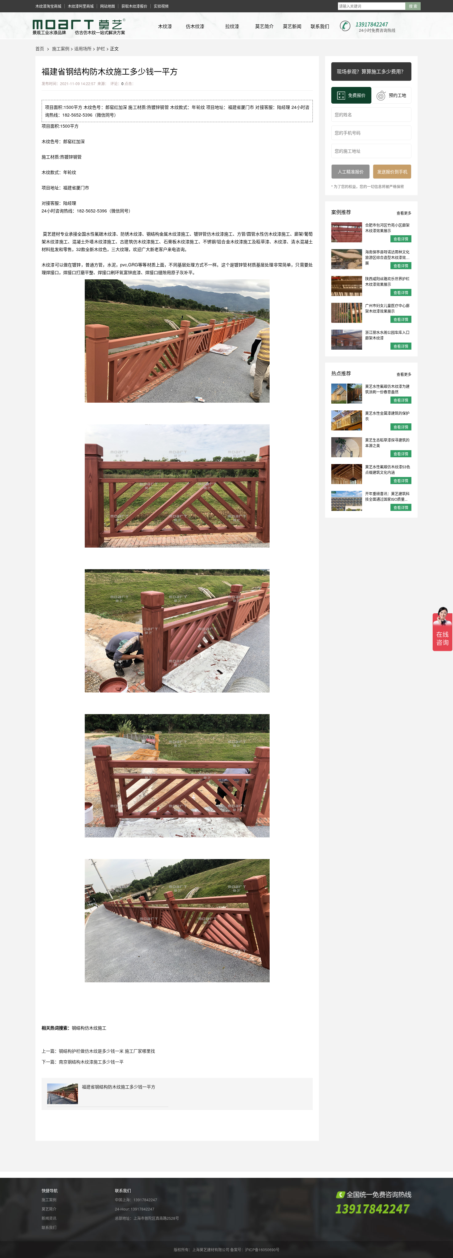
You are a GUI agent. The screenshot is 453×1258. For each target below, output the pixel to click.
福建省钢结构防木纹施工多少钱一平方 (118, 1086)
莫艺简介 (264, 26)
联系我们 (320, 26)
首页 (39, 48)
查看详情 (401, 238)
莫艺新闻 (292, 26)
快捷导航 (50, 1190)
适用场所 (83, 48)
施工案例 (60, 48)
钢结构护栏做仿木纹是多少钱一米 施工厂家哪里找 (107, 1051)
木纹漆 (165, 26)
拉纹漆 (232, 26)
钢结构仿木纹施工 (89, 1028)
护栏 (100, 48)
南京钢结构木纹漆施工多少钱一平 (91, 1062)
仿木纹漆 (195, 26)
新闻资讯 (49, 1218)
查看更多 (404, 213)
